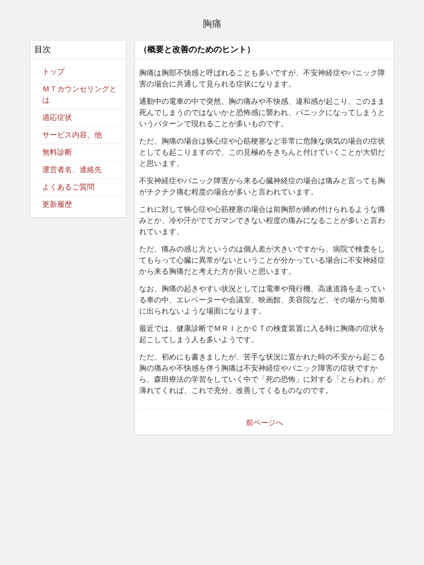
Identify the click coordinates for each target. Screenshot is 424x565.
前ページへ (264, 423)
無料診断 (57, 152)
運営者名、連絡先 (72, 169)
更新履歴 (57, 204)
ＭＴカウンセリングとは (79, 94)
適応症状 (57, 117)
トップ (53, 71)
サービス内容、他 (72, 135)
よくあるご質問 (68, 187)
